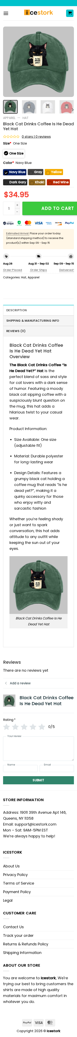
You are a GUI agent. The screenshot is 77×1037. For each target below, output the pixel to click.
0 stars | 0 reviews (36, 136)
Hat (26, 118)
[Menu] (6, 13)
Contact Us (13, 926)
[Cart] (70, 13)
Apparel (9, 118)
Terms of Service (18, 883)
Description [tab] (16, 310)
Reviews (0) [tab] (15, 331)
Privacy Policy (15, 874)
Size (7, 143)
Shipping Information (22, 952)
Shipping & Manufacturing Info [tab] (32, 321)
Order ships (38, 270)
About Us (11, 866)
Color (8, 162)
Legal (8, 900)
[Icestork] (38, 13)
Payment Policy (17, 891)
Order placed (12, 270)
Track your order (18, 935)
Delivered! (66, 270)
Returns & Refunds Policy (25, 944)
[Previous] (9, 62)
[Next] (67, 62)
